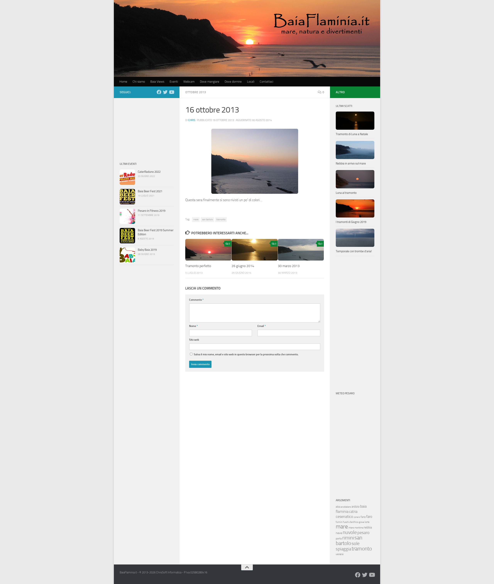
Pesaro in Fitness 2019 (151, 210)
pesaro (363, 532)
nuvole (350, 532)
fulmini (339, 522)
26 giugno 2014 (243, 266)
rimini (348, 538)
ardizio (356, 506)
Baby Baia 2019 (147, 249)
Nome (193, 326)
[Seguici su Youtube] (171, 92)
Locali (250, 81)
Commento (196, 299)
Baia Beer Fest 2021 (150, 191)
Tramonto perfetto (198, 266)
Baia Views (157, 81)
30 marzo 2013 (289, 266)
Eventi (174, 81)
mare (195, 219)
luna (367, 522)
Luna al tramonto (346, 193)
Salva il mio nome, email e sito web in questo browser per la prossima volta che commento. (246, 354)
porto (339, 538)
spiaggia (343, 549)
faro (369, 516)
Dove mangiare (209, 81)
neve (339, 533)
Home (123, 81)
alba (338, 506)
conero (357, 517)
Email (261, 326)
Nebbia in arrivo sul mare (351, 163)
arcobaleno (346, 506)
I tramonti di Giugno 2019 (351, 222)
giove (361, 522)
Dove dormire (233, 81)
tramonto (221, 219)
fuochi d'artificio (350, 522)
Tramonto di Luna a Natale (352, 134)
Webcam (189, 81)
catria (353, 511)
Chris (191, 120)
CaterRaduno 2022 (149, 172)
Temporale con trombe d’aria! (354, 251)
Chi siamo (139, 81)
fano (363, 517)
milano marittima (356, 527)
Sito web (194, 339)
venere (339, 554)
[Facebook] (159, 92)
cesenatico (344, 516)
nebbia (368, 527)
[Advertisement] (147, 128)
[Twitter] (165, 92)
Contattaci (266, 81)
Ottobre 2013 (195, 92)
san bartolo (207, 219)
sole (356, 543)
